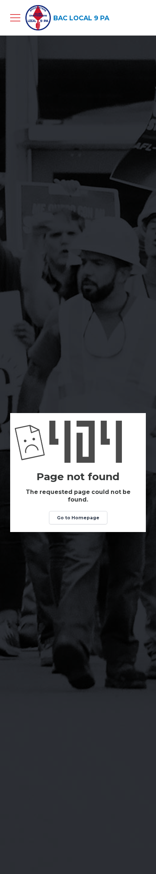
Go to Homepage (78, 517)
